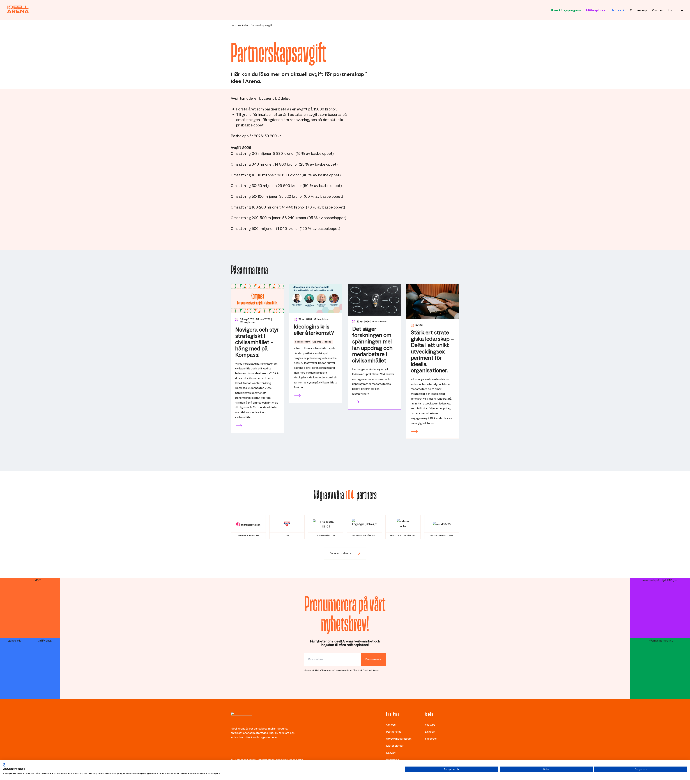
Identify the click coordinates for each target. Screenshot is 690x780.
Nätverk (618, 10)
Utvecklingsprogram (565, 10)
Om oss (657, 10)
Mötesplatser (596, 10)
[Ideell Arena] (18, 9)
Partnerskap (638, 10)
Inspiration (675, 10)
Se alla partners (340, 552)
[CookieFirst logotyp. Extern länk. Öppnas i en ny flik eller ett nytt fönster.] (4, 765)
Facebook (431, 738)
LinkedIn (430, 731)
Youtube (430, 724)
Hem (233, 25)
